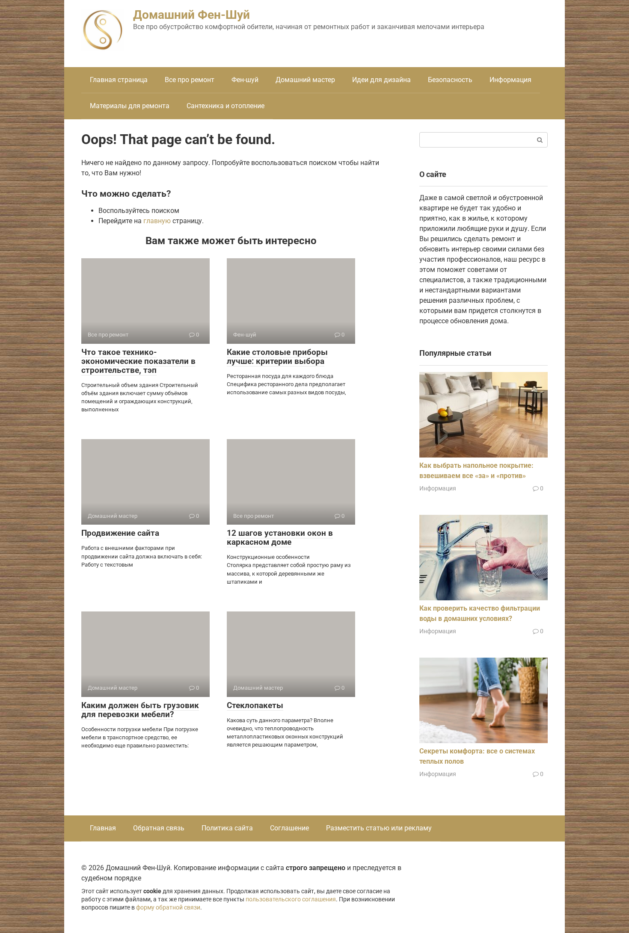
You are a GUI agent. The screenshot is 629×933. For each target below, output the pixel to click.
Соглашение (289, 828)
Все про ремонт (189, 80)
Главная (103, 828)
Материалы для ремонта (129, 106)
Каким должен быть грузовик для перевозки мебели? (140, 709)
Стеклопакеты (255, 705)
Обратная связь (158, 828)
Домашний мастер (305, 80)
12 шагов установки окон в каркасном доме (280, 537)
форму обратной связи (168, 907)
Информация (510, 80)
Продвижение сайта (120, 533)
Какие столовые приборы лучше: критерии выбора (277, 356)
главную (157, 221)
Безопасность (450, 80)
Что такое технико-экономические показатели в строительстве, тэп (138, 361)
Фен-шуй (244, 80)
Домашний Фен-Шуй (191, 15)
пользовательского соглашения (291, 899)
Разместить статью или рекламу (379, 828)
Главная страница (119, 80)
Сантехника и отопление (225, 106)
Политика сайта (227, 828)
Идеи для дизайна (381, 80)
